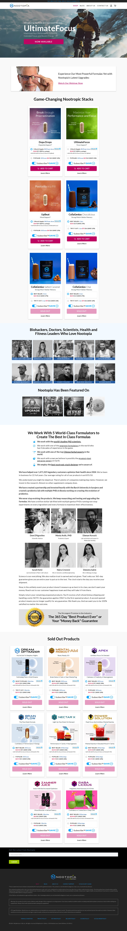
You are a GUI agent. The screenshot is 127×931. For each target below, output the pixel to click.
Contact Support (68, 884)
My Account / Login (85, 884)
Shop (37, 884)
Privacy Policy (42, 918)
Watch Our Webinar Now (70, 83)
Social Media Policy (100, 918)
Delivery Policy (70, 918)
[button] (45, 168)
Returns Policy (56, 918)
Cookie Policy (84, 918)
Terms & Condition (27, 918)
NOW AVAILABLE (43, 41)
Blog (45, 884)
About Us (55, 884)
